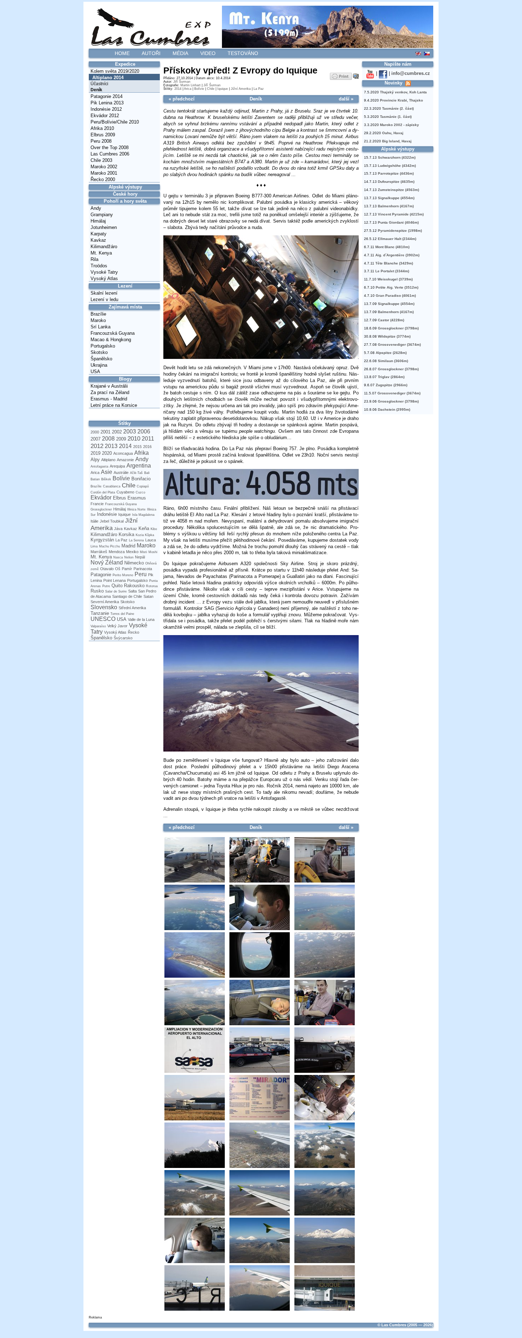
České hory (125, 194)
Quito (117, 585)
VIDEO (208, 53)
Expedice (125, 64)
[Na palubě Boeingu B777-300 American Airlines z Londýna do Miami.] (261, 358)
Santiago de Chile (127, 596)
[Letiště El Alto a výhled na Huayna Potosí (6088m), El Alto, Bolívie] (325, 1050)
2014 (125, 446)
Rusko (97, 591)
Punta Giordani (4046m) (398, 222)
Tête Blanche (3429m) (394, 263)
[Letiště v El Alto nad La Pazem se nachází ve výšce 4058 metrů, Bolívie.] (261, 498)
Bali (146, 473)
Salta (132, 591)
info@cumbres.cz (410, 73)
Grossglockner (101, 509)
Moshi (152, 552)
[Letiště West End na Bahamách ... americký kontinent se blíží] (194, 955)
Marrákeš (99, 552)
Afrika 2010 (102, 128)
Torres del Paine (122, 614)
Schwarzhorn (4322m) (396, 157)
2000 (95, 432)
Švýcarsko (123, 638)
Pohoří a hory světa (125, 201)
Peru (141, 574)
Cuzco (140, 492)
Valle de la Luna (141, 619)
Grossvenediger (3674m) (399, 344)
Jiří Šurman (181, 81)
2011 (148, 439)
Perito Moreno (123, 575)
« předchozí (182, 99)
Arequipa (117, 466)
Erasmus (136, 498)
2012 (97, 445)
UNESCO (103, 619)
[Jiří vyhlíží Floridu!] (259, 955)
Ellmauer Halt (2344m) (397, 239)
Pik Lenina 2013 (107, 102)
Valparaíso (98, 626)
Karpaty (99, 233)
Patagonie (101, 574)
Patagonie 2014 (107, 96)
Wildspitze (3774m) (394, 336)
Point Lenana (114, 580)
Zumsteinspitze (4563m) (398, 190)
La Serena (136, 540)
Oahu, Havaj (392, 133)
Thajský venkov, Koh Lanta (403, 92)
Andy (96, 208)
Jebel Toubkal (112, 521)
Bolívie (121, 478)
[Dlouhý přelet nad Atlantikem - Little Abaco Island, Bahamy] (194, 908)
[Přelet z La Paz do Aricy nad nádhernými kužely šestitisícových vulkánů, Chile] (261, 750)
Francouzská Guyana (113, 333)
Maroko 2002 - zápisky (399, 125)
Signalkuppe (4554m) (396, 198)
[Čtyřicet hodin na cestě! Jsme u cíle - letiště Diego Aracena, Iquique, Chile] (325, 1288)
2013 (111, 446)
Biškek (106, 479)
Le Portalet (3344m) (392, 271)
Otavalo (107, 569)
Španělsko (101, 358)
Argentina (138, 466)
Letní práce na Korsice (114, 405)
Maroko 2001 (104, 173)
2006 (143, 431)
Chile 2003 (101, 160)
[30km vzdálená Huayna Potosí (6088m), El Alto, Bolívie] (194, 1145)
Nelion (129, 557)
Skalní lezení (104, 293)
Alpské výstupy (125, 187)
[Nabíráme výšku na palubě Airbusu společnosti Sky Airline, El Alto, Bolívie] (259, 1145)
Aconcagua (123, 453)
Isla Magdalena (143, 515)
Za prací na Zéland (110, 392)
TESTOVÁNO (243, 53)
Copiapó (143, 486)
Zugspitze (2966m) (391, 385)
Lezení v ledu (104, 299)
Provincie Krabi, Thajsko (401, 100)
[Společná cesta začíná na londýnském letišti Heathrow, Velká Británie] (259, 860)
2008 (108, 439)
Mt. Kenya (101, 253)
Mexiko (132, 552)
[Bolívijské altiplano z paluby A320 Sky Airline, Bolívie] (325, 1145)
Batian (95, 479)
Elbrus (119, 498)
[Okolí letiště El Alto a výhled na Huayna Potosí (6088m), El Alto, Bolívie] (194, 1098)
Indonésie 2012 (106, 109)
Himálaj (98, 221)
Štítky (124, 423)
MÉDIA (180, 53)
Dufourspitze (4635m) (396, 182)
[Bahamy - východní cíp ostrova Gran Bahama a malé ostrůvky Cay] (325, 908)
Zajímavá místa (125, 307)
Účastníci (99, 83)
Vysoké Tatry (104, 272)
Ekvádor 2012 (105, 115)
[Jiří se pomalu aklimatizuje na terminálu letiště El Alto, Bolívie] (325, 1003)
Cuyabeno (125, 492)
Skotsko (99, 352)
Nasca (118, 557)
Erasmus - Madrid (109, 399)
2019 (95, 453)
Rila (94, 259)
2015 (137, 446)
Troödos (99, 265)
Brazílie (98, 314)
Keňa (143, 528)
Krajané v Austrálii (109, 386)
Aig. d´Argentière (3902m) (397, 255)
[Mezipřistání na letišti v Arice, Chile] (194, 1288)
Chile (128, 485)
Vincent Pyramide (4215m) (401, 214)
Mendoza (117, 552)
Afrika (141, 453)
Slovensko (104, 607)
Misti (143, 552)
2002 (117, 432)
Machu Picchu (109, 546)
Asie (106, 472)
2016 (147, 446)
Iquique (124, 514)
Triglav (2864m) (391, 377)
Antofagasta (99, 466)
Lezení (125, 286)
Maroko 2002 (104, 166)
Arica (95, 472)
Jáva (118, 528)
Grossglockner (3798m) (398, 328)
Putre (106, 586)
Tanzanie (100, 613)
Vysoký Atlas (104, 278)
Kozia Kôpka (145, 535)
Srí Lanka (100, 326)
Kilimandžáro (104, 246)
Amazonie (125, 460)
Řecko (133, 632)
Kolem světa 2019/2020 (115, 71)
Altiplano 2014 (108, 77)
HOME (122, 53)
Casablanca (111, 486)
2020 (107, 453)
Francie (97, 504)
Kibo (154, 529)
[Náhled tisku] (341, 76)
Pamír (127, 569)
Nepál (140, 557)
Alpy (95, 459)
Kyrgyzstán (102, 539)
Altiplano (108, 460)
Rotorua (152, 586)
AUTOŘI (151, 53)
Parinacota (143, 569)
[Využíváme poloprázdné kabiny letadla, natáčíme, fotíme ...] (194, 1241)
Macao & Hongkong (111, 339)
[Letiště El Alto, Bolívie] (194, 1050)
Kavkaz (98, 240)
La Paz (121, 540)
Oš (117, 569)
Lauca (150, 540)
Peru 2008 (101, 141)
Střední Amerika (132, 608)
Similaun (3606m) (393, 361)
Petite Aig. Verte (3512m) (397, 287)
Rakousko (134, 585)
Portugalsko (103, 346)
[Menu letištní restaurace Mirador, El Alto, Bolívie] (259, 1098)
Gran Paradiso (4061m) (396, 295)
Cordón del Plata (103, 492)
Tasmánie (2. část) (398, 108)
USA (95, 371)
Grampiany (102, 214)
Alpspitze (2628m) (391, 353)
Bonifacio (141, 478)
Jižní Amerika (241, 89)
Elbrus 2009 (103, 134)
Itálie (94, 521)
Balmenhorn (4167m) (396, 206)
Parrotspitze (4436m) (396, 173)
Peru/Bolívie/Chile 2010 (115, 122)
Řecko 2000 (103, 179)
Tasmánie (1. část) (396, 117)
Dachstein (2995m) (394, 409)
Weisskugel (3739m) (395, 279)
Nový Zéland (107, 562)
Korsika (126, 534)
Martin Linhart (190, 85)
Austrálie (121, 472)
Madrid (128, 545)
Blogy (125, 379)
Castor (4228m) (391, 320)
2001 (105, 432)
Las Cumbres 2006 (110, 154)
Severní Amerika (105, 602)
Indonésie (107, 514)
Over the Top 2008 (110, 147)
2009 (121, 439)
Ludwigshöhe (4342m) (397, 166)
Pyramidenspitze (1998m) (400, 231)
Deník (96, 89)
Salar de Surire (116, 591)
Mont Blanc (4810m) (392, 247)
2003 (129, 431)
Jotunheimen (104, 227)
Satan (148, 596)
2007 (95, 439)
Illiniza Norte (136, 509)
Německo (134, 563)
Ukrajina (99, 365)
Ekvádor (101, 498)
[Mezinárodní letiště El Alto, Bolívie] (259, 1050)
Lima (94, 546)
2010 (133, 438)
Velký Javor (117, 626)
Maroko (98, 320)
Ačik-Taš (136, 473)
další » (346, 99)
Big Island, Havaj (397, 141)
